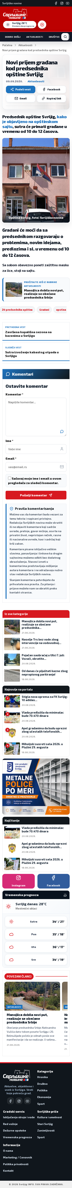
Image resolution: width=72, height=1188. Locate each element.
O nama (8, 1150)
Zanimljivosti (46, 1130)
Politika (42, 1090)
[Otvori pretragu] (65, 36)
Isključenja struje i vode (19, 1117)
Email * (11, 458)
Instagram (18, 885)
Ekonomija (44, 1097)
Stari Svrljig (45, 1124)
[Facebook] (56, 3)
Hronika (42, 1077)
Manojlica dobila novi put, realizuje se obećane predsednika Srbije (27, 1018)
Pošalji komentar (33, 495)
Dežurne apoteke (14, 1130)
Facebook (53, 89)
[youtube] (27, 1101)
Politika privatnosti (15, 1164)
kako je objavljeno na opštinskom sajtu (34, 121)
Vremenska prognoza (17, 1137)
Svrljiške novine (12, 3)
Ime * (9, 441)
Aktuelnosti (34, 36)
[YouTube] (67, 3)
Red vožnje (10, 1124)
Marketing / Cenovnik (17, 1157)
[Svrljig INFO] (15, 14)
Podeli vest (23, 89)
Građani (44, 309)
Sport (41, 1103)
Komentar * (14, 394)
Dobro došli (13, 36)
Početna (7, 45)
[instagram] (19, 1101)
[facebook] (10, 1101)
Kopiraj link (54, 98)
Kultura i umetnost (49, 1117)
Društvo (54, 36)
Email (23, 98)
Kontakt (8, 1170)
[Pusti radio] (42, 24)
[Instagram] (62, 3)
